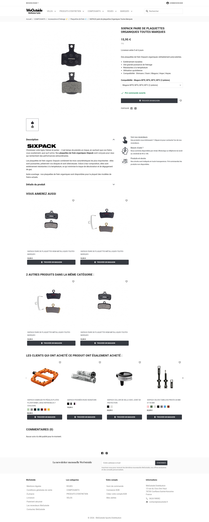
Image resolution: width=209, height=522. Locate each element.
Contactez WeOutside (36, 509)
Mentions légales (34, 486)
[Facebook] (102, 453)
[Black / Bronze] (168, 406)
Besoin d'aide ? (32, 3)
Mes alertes (111, 498)
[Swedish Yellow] (48, 409)
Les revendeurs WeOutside (38, 505)
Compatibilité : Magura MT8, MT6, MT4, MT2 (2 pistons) (145, 80)
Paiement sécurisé (34, 501)
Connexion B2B (112, 490)
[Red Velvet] (42, 409)
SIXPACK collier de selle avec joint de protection (124, 401)
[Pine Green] (38, 409)
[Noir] (68, 404)
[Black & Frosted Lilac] (75, 404)
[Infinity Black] (35, 409)
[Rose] (148, 406)
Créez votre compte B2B (116, 494)
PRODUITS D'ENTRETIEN (70, 11)
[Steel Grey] (31, 409)
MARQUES (124, 11)
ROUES (110, 11)
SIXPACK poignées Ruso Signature (82, 400)
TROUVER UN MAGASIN (149, 101)
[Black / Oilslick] (165, 406)
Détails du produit (35, 184)
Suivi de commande (114, 486)
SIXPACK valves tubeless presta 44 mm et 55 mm (163, 401)
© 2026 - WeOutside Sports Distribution (104, 518)
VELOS (50, 11)
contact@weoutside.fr (158, 502)
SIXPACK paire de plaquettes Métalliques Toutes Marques (102, 252)
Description (32, 139)
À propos (30, 494)
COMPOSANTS (94, 11)
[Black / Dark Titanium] (161, 406)
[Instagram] (106, 453)
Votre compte (112, 480)
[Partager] (131, 108)
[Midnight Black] (108, 406)
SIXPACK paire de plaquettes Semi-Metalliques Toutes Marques (50, 252)
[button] (174, 3)
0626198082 (154, 498)
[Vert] (151, 406)
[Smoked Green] (28, 409)
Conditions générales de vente (39, 490)
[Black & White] (71, 404)
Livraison (30, 498)
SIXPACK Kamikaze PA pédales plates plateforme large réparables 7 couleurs (43, 403)
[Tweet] (135, 108)
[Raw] (111, 406)
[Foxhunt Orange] (45, 409)
